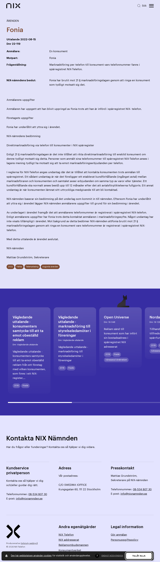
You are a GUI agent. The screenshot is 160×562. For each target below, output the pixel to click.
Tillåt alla (138, 556)
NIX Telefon (66, 534)
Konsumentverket (70, 550)
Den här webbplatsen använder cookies (31, 556)
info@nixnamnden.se (29, 498)
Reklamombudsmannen (73, 545)
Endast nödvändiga (112, 556)
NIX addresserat (69, 540)
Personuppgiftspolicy (124, 540)
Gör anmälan (119, 534)
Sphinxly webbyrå (29, 543)
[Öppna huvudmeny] (151, 5)
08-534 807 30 (37, 494)
